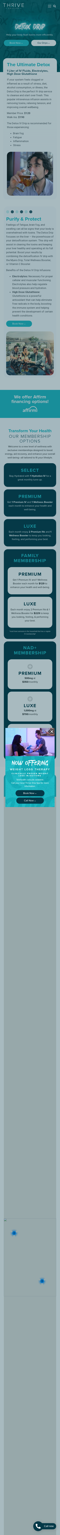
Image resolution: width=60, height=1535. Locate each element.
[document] (30, 767)
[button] (52, 731)
